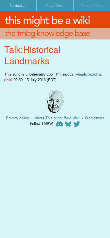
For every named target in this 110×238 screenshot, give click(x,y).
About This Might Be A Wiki (57, 118)
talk (8, 80)
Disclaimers (94, 118)
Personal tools (91, 6)
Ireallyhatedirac (90, 74)
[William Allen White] (55, 101)
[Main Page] (55, 19)
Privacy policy (17, 118)
